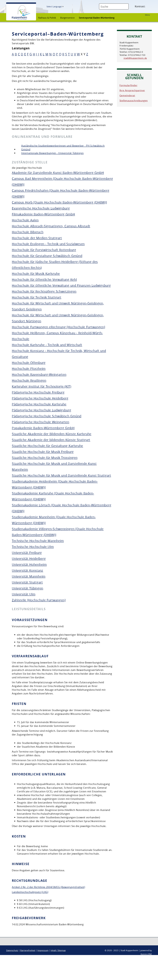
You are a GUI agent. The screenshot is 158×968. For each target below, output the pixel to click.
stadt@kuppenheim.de (135, 58)
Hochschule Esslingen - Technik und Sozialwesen (48, 244)
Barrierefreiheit (27, 950)
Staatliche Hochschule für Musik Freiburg (43, 452)
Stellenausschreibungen (133, 100)
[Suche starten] (129, 7)
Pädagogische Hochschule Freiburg (38, 392)
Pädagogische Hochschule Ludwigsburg (41, 410)
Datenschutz (12, 950)
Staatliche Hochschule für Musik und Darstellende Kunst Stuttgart (61, 475)
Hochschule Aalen (25, 220)
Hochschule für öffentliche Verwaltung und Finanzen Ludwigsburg (61, 285)
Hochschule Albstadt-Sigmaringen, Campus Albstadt (51, 226)
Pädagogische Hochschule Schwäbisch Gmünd (46, 416)
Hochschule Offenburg (29, 363)
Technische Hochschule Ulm (33, 547)
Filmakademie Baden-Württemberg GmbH (43, 214)
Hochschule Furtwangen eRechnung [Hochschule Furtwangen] (58, 327)
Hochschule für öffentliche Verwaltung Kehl (44, 279)
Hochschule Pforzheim (29, 368)
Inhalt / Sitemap (58, 950)
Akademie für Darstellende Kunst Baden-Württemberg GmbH (58, 173)
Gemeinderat (127, 95)
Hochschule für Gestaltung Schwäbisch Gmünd (47, 256)
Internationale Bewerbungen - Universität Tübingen (52, 153)
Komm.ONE (146, 954)
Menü (147, 15)
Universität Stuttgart (27, 582)
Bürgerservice (67, 17)
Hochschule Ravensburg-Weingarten (39, 374)
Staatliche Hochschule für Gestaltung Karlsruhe (47, 446)
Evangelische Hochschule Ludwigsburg (41, 208)
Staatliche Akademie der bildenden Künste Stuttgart (51, 440)
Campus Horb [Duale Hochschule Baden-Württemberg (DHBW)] (59, 202)
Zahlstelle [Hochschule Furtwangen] (39, 600)
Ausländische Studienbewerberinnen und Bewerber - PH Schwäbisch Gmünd (63, 147)
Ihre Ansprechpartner (132, 90)
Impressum (43, 950)
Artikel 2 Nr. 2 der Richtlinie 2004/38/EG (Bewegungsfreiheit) (48, 887)
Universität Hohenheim (29, 564)
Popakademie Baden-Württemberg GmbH (43, 428)
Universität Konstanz (27, 570)
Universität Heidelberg (29, 558)
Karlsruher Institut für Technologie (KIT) (41, 386)
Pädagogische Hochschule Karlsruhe (39, 404)
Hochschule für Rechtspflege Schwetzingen (44, 291)
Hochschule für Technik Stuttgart (36, 297)
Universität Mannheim (28, 576)
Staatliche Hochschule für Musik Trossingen (44, 458)
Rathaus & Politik (47, 17)
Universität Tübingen (27, 588)
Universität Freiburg (27, 553)
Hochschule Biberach (27, 232)
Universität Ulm (23, 594)
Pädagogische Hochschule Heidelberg (40, 398)
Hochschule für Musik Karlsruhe (36, 274)
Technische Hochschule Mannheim (38, 541)
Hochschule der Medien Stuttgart (37, 238)
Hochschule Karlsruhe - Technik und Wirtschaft (47, 345)
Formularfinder (128, 85)
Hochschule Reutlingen (29, 380)
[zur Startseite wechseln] (21, 19)
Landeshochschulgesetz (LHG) (30, 892)
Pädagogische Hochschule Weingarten (40, 422)
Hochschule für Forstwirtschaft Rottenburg (44, 250)
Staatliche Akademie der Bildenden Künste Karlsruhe (51, 434)
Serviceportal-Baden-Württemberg (96, 17)
